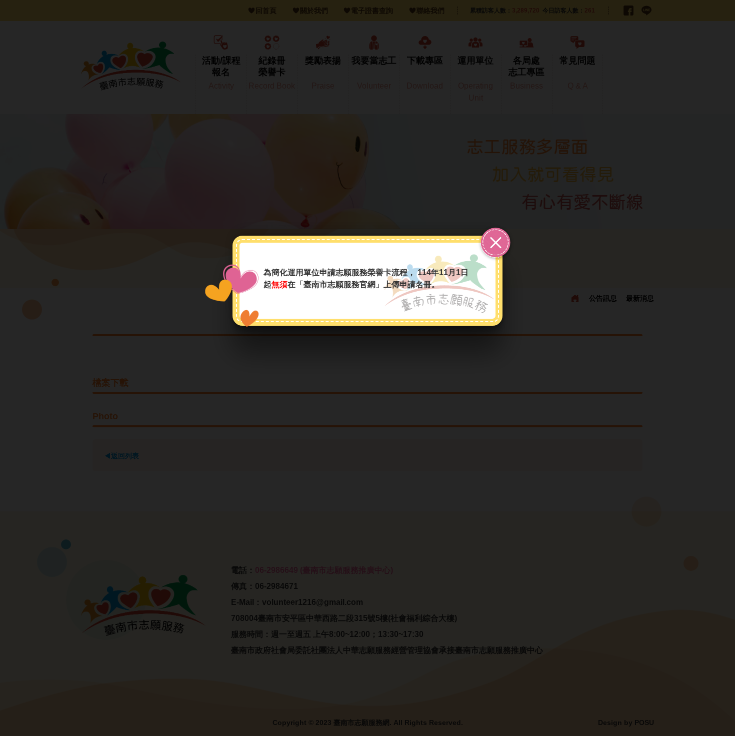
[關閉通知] (495, 243)
